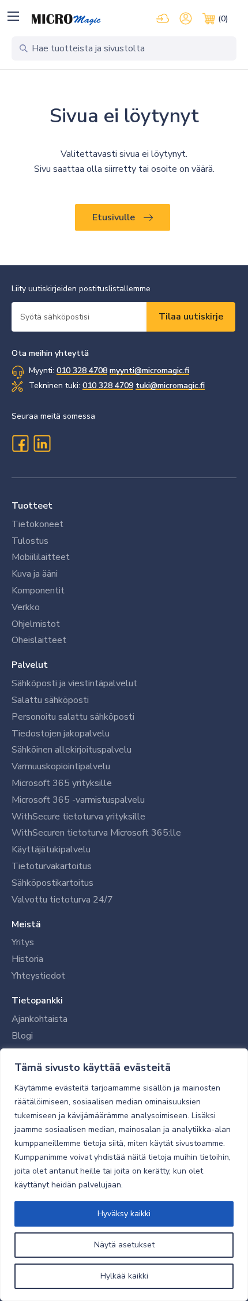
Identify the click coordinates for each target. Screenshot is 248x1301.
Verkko (26, 607)
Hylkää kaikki (124, 1275)
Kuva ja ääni (35, 573)
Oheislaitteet (39, 640)
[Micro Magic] (66, 19)
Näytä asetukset (124, 1244)
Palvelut (30, 665)
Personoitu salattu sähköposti (73, 716)
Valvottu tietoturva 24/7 (62, 899)
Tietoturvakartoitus (52, 866)
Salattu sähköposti (50, 700)
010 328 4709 (107, 385)
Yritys (23, 942)
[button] (13, 16)
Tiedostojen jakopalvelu (61, 733)
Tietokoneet (37, 524)
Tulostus (30, 541)
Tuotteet (32, 505)
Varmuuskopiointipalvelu (61, 766)
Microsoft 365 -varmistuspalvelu (78, 800)
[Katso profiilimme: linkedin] (42, 443)
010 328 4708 (82, 370)
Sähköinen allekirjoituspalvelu (71, 749)
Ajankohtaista (39, 1019)
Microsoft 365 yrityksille (62, 783)
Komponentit (38, 590)
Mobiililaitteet (41, 557)
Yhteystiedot (38, 975)
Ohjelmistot (36, 624)
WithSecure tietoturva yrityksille (78, 816)
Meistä (26, 924)
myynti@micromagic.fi (149, 370)
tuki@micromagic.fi (170, 385)
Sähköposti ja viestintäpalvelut (74, 683)
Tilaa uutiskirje (191, 316)
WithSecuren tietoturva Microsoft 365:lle (96, 832)
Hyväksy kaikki (124, 1213)
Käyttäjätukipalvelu (51, 849)
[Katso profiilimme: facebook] (20, 443)
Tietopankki (37, 1000)
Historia (27, 959)
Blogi (22, 1035)
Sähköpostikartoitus (52, 883)
